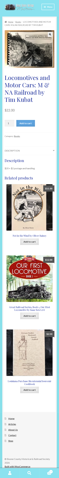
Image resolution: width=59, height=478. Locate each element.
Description (12, 150)
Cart (45, 471)
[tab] (29, 150)
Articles (12, 424)
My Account (10, 473)
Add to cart (25, 123)
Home (10, 22)
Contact (12, 435)
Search (29, 473)
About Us (13, 429)
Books (18, 22)
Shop (10, 440)
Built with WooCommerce (17, 466)
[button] (50, 34)
